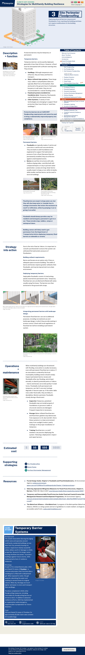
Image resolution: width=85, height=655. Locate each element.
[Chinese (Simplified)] (79, 2)
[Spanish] (82, 2)
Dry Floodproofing (34, 464)
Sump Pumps (32, 467)
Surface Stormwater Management (39, 470)
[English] (72, 2)
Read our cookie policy (14, 653)
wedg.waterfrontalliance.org (52, 509)
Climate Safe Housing (25, 2)
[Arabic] (76, 2)
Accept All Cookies (69, 649)
